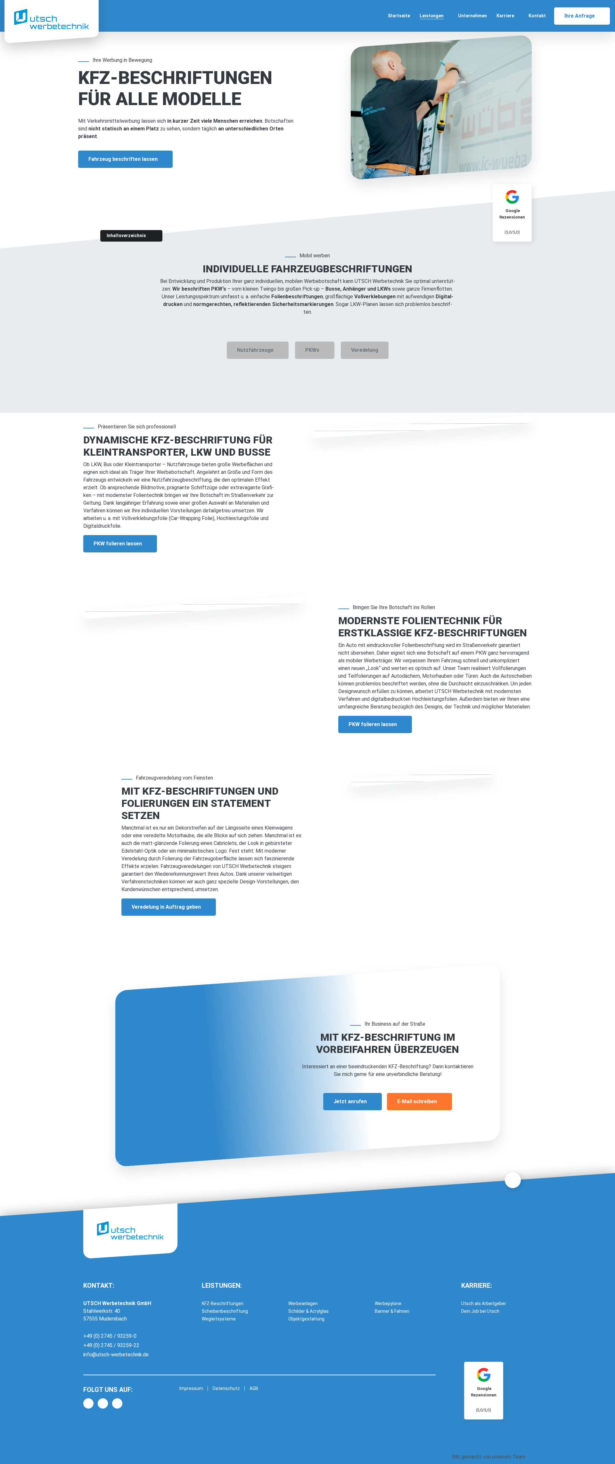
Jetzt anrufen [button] (350, 1101)
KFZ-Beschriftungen (222, 1303)
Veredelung (364, 350)
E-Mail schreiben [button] (417, 1101)
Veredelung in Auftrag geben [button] (166, 907)
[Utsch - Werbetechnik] (51, 19)
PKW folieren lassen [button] (118, 544)
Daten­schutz (226, 1388)
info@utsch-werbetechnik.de (116, 1355)
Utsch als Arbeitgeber (483, 1303)
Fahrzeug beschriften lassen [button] (123, 159)
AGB (254, 1388)
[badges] (484, 1390)
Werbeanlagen (303, 1303)
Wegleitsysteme (219, 1318)
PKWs (312, 350)
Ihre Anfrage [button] (579, 16)
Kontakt (537, 15)
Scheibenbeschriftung (225, 1311)
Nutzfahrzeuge (255, 350)
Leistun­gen (432, 15)
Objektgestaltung (306, 1318)
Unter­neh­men (472, 15)
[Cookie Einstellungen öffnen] (14, 1449)
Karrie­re (505, 15)
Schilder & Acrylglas (308, 1311)
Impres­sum (191, 1388)
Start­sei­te (399, 15)
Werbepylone (388, 1303)
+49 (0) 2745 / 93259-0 (109, 1336)
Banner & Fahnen (392, 1311)
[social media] (88, 1403)
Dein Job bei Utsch (480, 1311)
